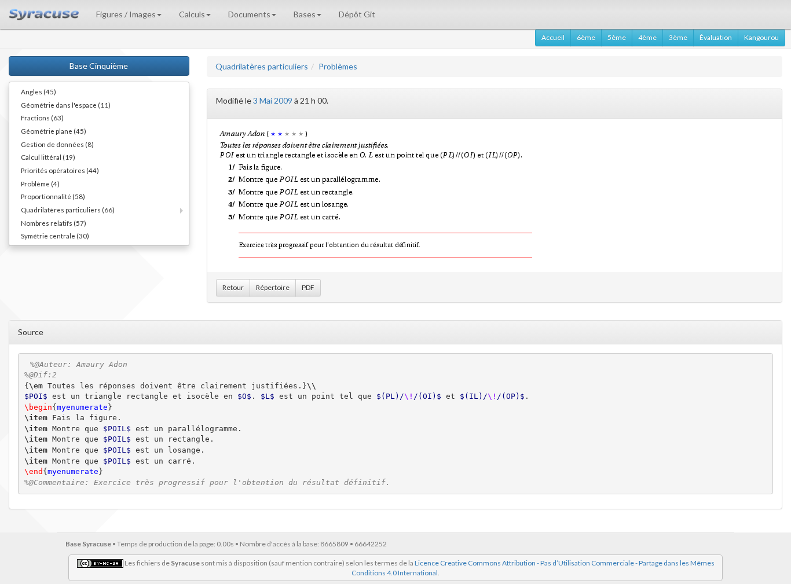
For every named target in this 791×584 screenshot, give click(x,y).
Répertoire (273, 287)
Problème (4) (40, 183)
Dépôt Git (357, 14)
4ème (647, 37)
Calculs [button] (192, 14)
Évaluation (716, 37)
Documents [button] (249, 14)
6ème (586, 37)
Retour (233, 287)
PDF (308, 287)
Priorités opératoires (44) (60, 170)
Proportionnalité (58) (53, 196)
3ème (678, 37)
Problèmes (337, 66)
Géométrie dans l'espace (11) (66, 105)
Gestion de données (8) (57, 144)
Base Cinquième (98, 66)
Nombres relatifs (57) (53, 223)
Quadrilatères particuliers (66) (68, 209)
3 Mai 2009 (272, 100)
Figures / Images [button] (126, 14)
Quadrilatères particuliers (261, 66)
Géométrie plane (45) (53, 131)
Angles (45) (38, 91)
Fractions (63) (42, 117)
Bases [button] (305, 14)
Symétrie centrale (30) (55, 236)
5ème (616, 37)
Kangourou (761, 37)
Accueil (553, 37)
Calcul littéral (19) (48, 157)
